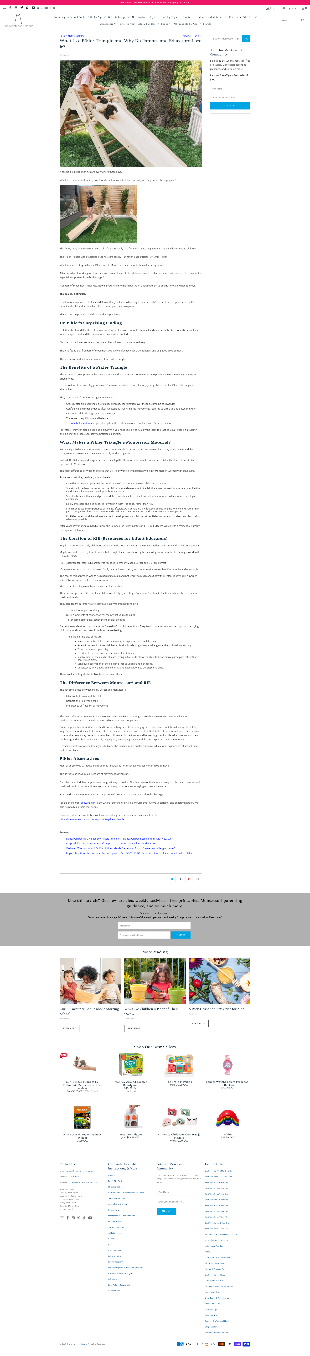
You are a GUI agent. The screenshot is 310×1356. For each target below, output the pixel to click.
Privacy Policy (114, 1256)
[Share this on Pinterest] (189, 879)
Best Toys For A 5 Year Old (216, 1205)
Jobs (110, 1244)
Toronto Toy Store (116, 1227)
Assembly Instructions (118, 1204)
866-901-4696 (46, 8)
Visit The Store (114, 1250)
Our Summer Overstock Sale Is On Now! (141, 2)
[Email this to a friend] (197, 879)
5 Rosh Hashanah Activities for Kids (216, 1008)
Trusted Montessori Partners (218, 1240)
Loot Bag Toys (211, 1309)
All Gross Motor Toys (214, 1263)
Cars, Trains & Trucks (214, 1280)
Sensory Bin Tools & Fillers (217, 1321)
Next (197, 36)
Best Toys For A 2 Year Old (216, 1188)
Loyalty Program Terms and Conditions (125, 1268)
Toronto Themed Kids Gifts (217, 1332)
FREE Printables (115, 1221)
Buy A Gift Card (115, 1181)
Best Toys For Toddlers (215, 1275)
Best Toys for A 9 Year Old (216, 1228)
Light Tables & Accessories (217, 1298)
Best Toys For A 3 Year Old (216, 1194)
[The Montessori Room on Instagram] (16, 8)
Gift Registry (288, 8)
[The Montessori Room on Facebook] (10, 8)
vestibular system (81, 423)
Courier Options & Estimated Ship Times (126, 1193)
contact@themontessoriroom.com (81, 1171)
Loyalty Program (115, 1262)
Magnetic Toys (211, 1315)
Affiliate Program (115, 1233)
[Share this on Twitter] (172, 879)
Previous (186, 36)
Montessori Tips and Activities (121, 1216)
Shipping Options (116, 1187)
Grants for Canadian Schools (217, 1257)
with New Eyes (164, 838)
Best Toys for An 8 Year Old (217, 1223)
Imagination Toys (212, 1292)
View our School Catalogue (120, 1273)
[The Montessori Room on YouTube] (33, 8)
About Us (112, 1175)
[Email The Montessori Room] (4, 8)
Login (273, 8)
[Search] (303, 20)
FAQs (207, 1252)
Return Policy (114, 1210)
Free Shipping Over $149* (176, 2)
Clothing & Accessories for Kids (219, 1286)
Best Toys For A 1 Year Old (216, 1182)
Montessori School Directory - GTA (221, 1234)
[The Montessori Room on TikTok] (27, 8)
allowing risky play (91, 802)
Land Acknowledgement (119, 1285)
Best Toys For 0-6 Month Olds (218, 1171)
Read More (69, 1028)
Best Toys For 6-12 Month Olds (218, 1177)
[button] (97, 17)
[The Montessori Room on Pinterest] (21, 8)
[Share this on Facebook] (180, 879)
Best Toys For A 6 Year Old (216, 1211)
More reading (155, 951)
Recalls (111, 1239)
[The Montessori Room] (18, 21)
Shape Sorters (211, 1327)
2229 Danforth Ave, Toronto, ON (82, 1182)
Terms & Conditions (117, 1198)
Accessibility (114, 1291)
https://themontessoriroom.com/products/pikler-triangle (92, 819)
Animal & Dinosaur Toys (215, 1269)
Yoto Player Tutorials (214, 1246)
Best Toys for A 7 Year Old (216, 1217)
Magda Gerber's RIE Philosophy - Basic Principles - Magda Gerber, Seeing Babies (110, 838)
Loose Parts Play (212, 1304)
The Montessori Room (77, 1344)
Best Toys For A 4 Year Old (216, 1200)
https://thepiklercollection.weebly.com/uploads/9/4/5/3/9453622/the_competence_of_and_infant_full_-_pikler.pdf (131, 853)
